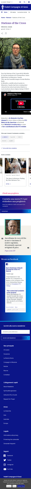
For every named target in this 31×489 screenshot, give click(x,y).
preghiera (11, 140)
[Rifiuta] (29, 483)
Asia (5, 415)
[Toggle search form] (24, 2)
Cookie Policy (21, 486)
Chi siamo (13, 12)
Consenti (9, 486)
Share (16, 307)
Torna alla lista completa (9, 148)
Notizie (6, 366)
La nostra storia (22, 12)
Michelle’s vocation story (13, 124)
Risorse (6, 370)
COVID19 (19, 137)
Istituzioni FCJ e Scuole (10, 395)
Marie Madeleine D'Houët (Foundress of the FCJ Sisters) (14, 269)
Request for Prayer (9, 399)
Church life (12, 137)
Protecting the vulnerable (11, 439)
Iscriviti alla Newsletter (9, 338)
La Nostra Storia (8, 358)
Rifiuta (14, 486)
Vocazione (7, 354)
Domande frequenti (9, 443)
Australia (6, 419)
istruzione (4, 140)
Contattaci (5, 211)
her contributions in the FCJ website (14, 126)
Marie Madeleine (9, 386)
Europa (6, 423)
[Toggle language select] (29, 2)
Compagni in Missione (10, 362)
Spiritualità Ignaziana (10, 391)
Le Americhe (5, 137)
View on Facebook (10, 307)
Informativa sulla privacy (11, 435)
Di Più (7, 184)
